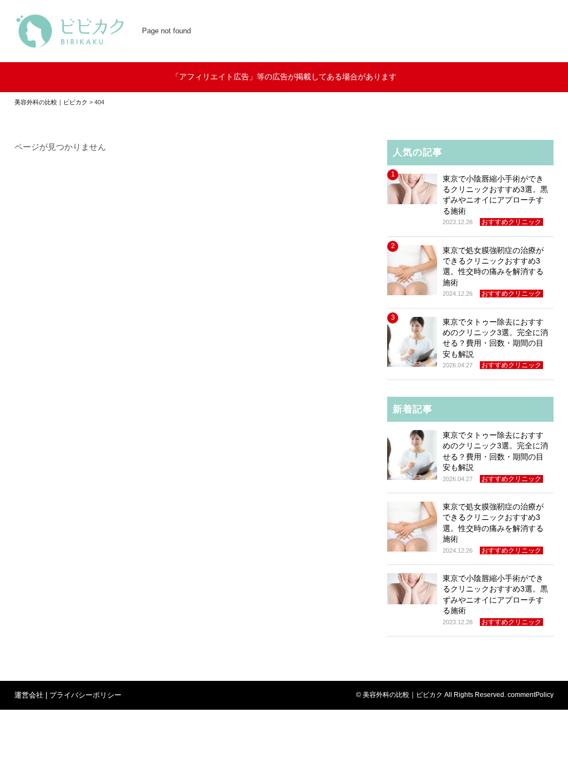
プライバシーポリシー (85, 695)
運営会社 (28, 695)
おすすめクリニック (511, 222)
